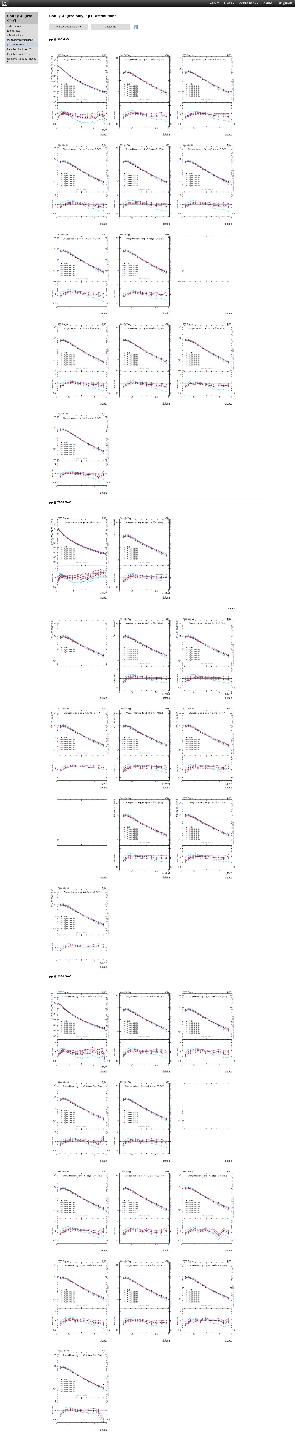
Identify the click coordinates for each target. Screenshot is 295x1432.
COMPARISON (247, 3)
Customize (110, 26)
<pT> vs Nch (14, 26)
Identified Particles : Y (19, 49)
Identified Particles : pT (19, 54)
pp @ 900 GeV (59, 39)
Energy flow (13, 30)
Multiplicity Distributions (20, 40)
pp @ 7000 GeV (60, 502)
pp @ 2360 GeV (60, 976)
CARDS (268, 3)
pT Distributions (15, 44)
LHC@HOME (285, 3)
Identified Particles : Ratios (21, 58)
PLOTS (228, 3)
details (103, 134)
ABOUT (214, 3)
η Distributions (15, 35)
